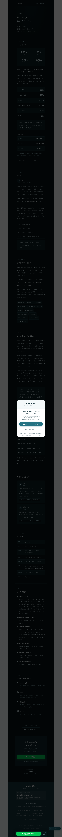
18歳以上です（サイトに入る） (31, 424)
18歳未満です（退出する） (31, 429)
